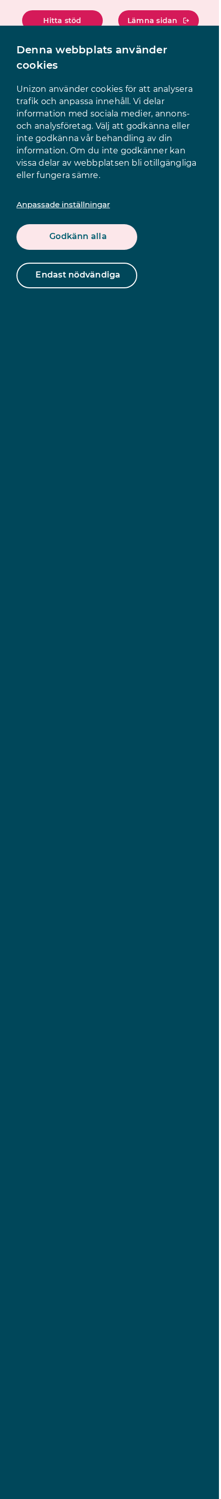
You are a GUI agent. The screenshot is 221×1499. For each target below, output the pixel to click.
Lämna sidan (152, 20)
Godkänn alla (78, 236)
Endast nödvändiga (77, 275)
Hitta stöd (62, 20)
